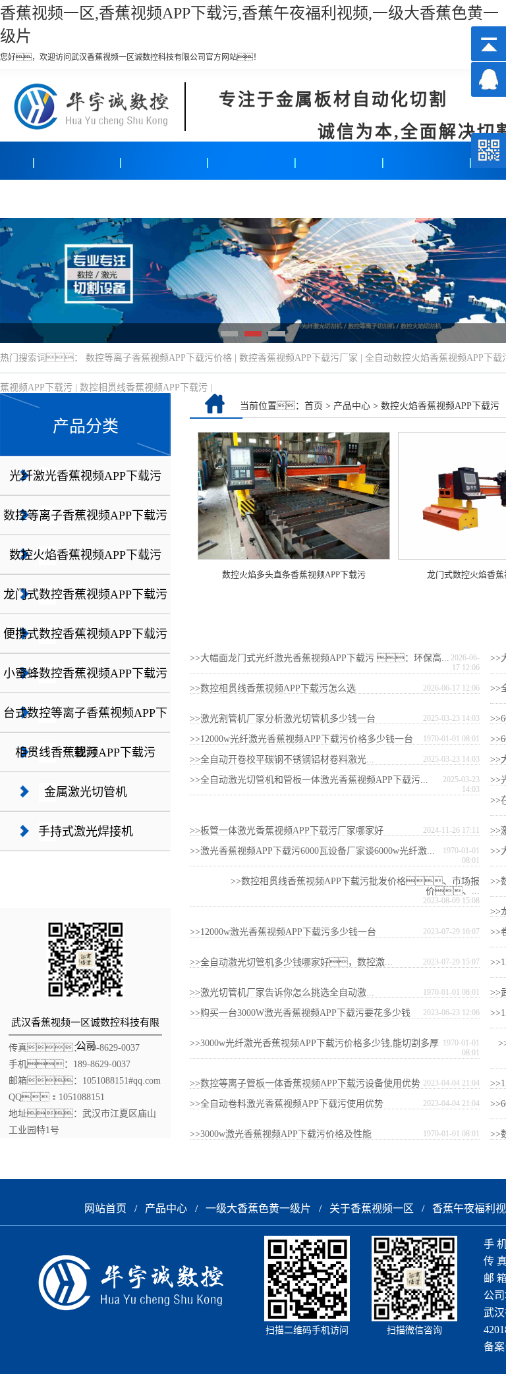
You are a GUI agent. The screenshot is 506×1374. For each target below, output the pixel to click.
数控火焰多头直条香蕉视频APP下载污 (294, 574)
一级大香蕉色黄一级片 (258, 1208)
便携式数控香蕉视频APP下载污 (85, 634)
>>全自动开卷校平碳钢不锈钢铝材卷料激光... (282, 759)
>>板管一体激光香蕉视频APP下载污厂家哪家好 (286, 830)
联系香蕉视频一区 (394, 198)
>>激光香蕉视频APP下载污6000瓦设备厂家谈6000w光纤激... (312, 851)
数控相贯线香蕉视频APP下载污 (144, 387)
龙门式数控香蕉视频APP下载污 (85, 594)
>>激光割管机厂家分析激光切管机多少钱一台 (283, 719)
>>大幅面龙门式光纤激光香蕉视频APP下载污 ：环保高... (319, 658)
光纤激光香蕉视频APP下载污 (85, 476)
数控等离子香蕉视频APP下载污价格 (159, 358)
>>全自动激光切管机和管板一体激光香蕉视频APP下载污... (309, 780)
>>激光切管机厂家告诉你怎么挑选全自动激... (282, 992)
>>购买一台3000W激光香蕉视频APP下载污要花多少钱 (300, 1013)
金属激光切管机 (85, 792)
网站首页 (105, 1208)
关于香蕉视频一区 (219, 198)
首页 (313, 406)
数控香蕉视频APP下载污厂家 (298, 358)
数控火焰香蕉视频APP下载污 (85, 555)
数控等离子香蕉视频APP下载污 (85, 515)
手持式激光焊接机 (85, 831)
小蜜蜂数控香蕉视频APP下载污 (85, 673)
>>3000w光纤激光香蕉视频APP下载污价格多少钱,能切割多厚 (314, 1043)
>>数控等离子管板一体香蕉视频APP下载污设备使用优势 (305, 1083)
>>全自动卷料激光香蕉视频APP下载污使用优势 (286, 1104)
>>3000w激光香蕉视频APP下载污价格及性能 (281, 1134)
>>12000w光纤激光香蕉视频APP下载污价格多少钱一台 (301, 739)
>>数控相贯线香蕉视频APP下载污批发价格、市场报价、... (355, 886)
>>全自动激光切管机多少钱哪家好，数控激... (291, 962)
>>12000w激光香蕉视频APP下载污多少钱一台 (283, 932)
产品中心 (44, 198)
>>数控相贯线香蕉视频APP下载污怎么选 (273, 688)
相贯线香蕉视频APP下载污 (85, 752)
